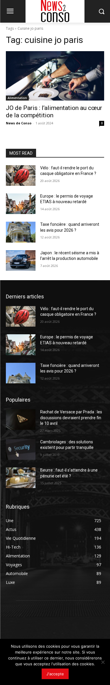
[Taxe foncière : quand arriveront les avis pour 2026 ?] (20, 232)
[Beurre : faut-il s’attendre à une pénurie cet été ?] (20, 477)
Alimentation (17, 98)
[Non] (103, 662)
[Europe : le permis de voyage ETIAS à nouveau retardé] (20, 203)
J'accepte (55, 673)
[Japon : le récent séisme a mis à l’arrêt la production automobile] (20, 260)
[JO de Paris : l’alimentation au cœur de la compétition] (55, 76)
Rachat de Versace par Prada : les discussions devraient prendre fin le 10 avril (71, 418)
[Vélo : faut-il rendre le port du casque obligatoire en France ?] (20, 175)
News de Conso (18, 123)
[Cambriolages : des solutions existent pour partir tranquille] (20, 449)
